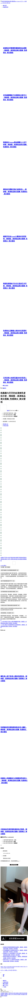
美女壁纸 (20, 559)
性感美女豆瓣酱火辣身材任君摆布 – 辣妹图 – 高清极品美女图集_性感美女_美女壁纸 (15, 333)
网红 (13, 559)
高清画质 (5, 995)
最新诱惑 (6, 7)
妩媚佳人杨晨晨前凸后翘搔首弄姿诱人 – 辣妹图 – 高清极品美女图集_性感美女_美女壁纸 (14, 780)
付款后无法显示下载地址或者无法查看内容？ (9, 605)
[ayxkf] (4, 410)
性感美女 (14, 557)
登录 (5, 388)
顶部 (5, 986)
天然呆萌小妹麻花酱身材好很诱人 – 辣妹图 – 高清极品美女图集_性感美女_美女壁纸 (15, 380)
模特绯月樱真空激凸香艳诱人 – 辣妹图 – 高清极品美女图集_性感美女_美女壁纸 (15, 192)
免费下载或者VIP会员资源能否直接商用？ (9, 570)
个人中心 (6, 985)
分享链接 (8, 567)
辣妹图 (13, 967)
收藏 (3, 567)
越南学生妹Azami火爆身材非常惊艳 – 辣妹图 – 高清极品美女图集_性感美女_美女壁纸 (15, 239)
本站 (5, 980)
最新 (8, 410)
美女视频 (6, 982)
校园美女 (24, 557)
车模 (23, 559)
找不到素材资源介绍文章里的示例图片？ (8, 591)
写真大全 (7, 557)
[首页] (3, 974)
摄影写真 (18, 557)
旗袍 (21, 557)
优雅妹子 (3, 557)
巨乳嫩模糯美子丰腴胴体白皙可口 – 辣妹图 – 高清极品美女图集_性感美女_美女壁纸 (15, 97)
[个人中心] (3, 975)
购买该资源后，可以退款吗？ (6, 612)
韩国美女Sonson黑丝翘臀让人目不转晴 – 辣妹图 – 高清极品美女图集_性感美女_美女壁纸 (15, 144)
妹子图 (10, 557)
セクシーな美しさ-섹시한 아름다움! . (9, 970)
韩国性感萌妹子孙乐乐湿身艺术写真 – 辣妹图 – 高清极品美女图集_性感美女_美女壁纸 (15, 286)
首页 (5, 5)
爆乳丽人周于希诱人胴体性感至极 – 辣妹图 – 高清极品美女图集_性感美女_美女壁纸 (14, 678)
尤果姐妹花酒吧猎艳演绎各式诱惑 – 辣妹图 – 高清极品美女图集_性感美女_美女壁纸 (14, 831)
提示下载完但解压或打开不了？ (7, 580)
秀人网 (10, 559)
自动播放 (6, 385)
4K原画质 (2, 993)
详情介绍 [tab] (6, 424)
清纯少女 (7, 559)
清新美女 (3, 559)
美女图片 (16, 559)
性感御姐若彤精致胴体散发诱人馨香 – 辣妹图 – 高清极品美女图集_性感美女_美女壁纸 (14, 729)
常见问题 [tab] (6, 425)
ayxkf (3, 565)
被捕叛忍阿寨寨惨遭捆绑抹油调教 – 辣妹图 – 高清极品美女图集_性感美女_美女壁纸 (15, 50)
